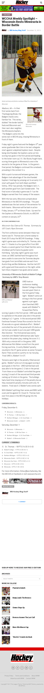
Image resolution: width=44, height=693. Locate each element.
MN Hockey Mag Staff (18, 30)
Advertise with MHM (17, 678)
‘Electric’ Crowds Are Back (22, 637)
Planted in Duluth (19, 588)
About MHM (35, 676)
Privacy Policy (9, 676)
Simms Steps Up (18, 607)
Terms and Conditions (22, 676)
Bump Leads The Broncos (22, 598)
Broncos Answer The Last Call (24, 617)
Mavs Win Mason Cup (20, 627)
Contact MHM (30, 678)
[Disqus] (22, 531)
